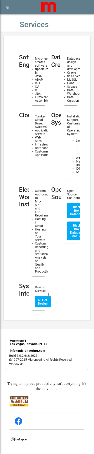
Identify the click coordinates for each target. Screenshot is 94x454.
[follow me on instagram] (19, 443)
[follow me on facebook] (18, 424)
